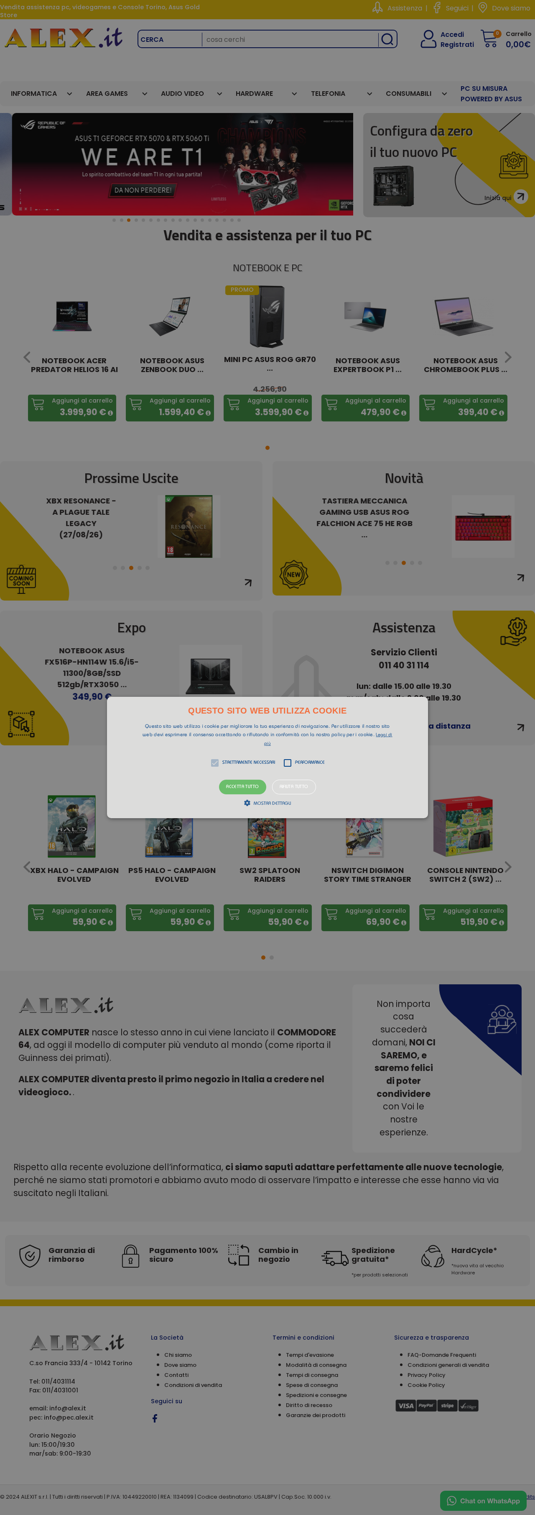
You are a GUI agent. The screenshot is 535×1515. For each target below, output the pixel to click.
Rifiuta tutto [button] (294, 787)
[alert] (267, 757)
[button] (267, 757)
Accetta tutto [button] (242, 787)
